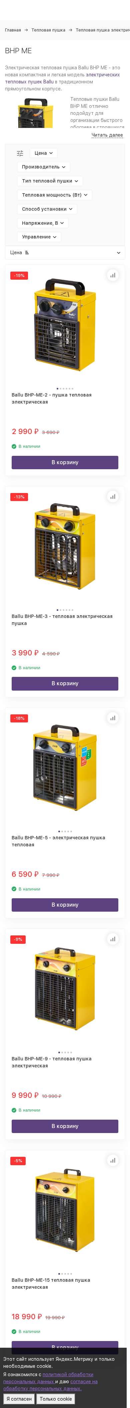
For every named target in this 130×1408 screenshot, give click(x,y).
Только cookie (56, 1399)
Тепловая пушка (48, 29)
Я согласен (19, 1399)
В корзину (65, 462)
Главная (13, 29)
